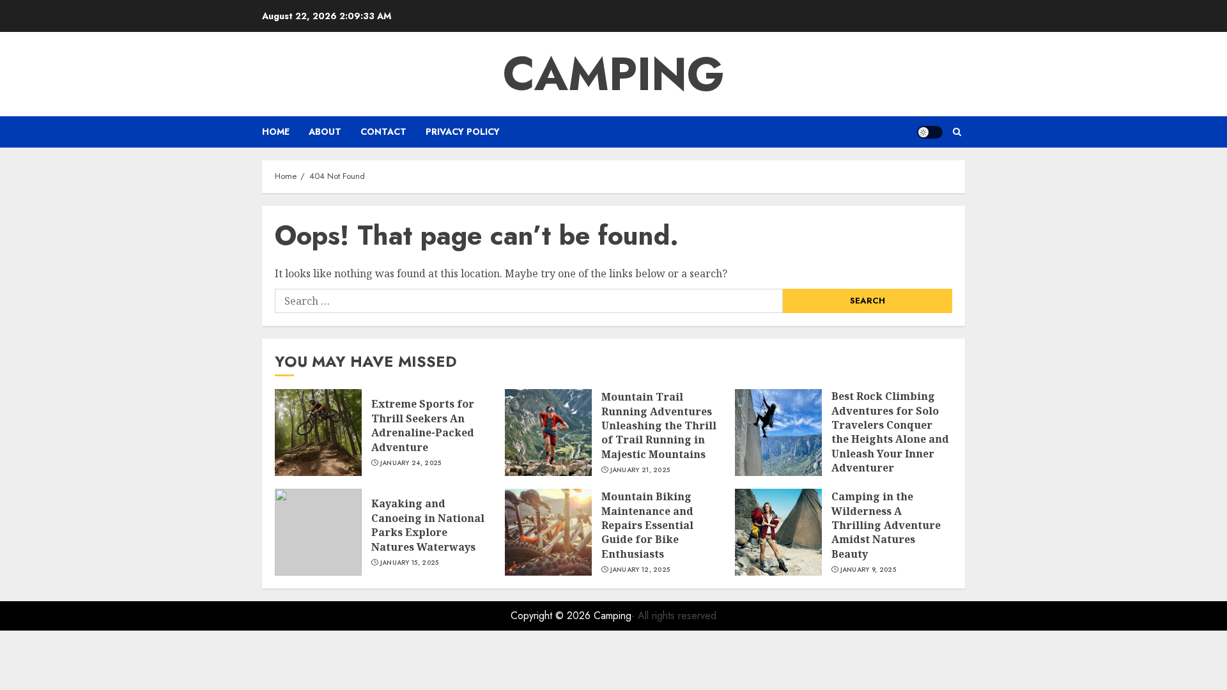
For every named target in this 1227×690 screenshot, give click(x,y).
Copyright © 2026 (552, 615)
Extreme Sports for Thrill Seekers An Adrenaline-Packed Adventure (422, 425)
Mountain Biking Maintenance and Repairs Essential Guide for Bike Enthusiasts (647, 525)
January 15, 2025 (409, 562)
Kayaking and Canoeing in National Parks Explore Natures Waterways (427, 524)
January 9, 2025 (868, 569)
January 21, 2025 (640, 470)
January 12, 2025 (640, 569)
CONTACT (383, 131)
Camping (614, 74)
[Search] (957, 131)
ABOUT (325, 131)
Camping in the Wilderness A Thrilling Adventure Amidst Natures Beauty (886, 525)
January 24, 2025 (411, 463)
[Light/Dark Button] (930, 132)
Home (275, 131)
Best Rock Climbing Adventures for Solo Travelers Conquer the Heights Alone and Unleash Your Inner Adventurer (890, 432)
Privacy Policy (463, 131)
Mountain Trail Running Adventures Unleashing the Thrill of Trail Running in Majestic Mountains (658, 425)
